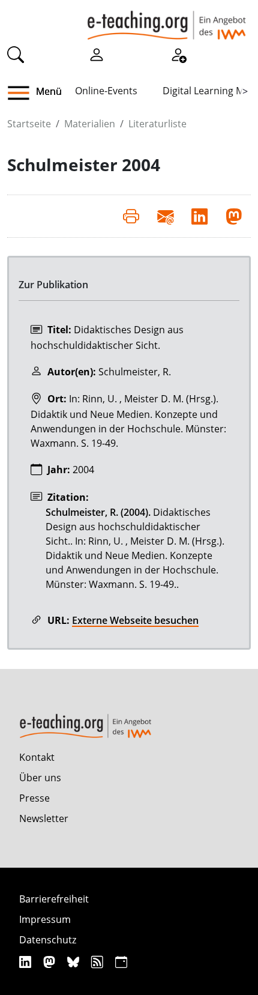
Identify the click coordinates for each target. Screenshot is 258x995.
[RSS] (98, 962)
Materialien (89, 123)
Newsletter (43, 818)
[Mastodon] (50, 962)
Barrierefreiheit (54, 899)
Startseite (29, 123)
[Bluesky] (74, 962)
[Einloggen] (96, 53)
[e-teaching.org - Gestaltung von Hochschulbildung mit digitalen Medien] (166, 20)
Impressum (45, 919)
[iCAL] (121, 962)
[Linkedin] (26, 962)
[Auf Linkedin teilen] (199, 216)
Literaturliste (157, 123)
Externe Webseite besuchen (135, 620)
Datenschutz (47, 939)
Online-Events (106, 90)
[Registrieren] (178, 53)
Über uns (40, 777)
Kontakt (37, 757)
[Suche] (15, 53)
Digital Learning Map (209, 90)
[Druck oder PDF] (131, 216)
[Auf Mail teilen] (165, 216)
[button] (23, 93)
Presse (34, 798)
